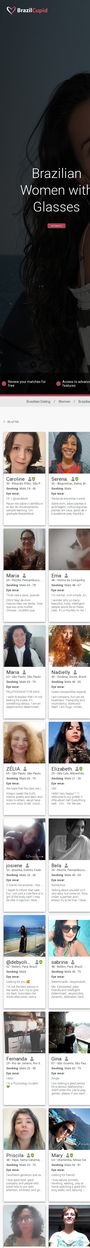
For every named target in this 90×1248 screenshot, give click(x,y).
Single (55, 1078)
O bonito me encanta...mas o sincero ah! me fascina (24, 885)
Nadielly (60, 672)
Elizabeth (61, 769)
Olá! (53, 788)
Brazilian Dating (38, 401)
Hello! (9, 1078)
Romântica (58, 885)
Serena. (59, 479)
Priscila (15, 1155)
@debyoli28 (19, 962)
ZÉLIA (13, 769)
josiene (14, 865)
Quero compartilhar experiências (69, 692)
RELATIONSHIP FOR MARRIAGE (24, 692)
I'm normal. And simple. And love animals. (69, 595)
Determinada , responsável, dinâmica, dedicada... (69, 981)
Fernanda (16, 1059)
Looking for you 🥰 (18, 981)
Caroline (15, 479)
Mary (57, 1155)
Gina (56, 1059)
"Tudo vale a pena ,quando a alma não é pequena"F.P (24, 595)
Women (64, 401)
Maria (12, 576)
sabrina (59, 962)
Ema (56, 576)
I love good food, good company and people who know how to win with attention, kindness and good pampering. (24, 1185)
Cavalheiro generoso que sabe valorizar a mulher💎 (24, 1175)
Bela (56, 865)
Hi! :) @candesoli (17, 498)
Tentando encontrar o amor (68, 498)
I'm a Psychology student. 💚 (22, 1085)
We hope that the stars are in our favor (24, 788)
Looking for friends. (63, 1175)
